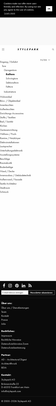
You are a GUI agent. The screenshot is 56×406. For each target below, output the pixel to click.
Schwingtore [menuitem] (12, 78)
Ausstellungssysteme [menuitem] (9, 154)
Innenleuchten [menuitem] (6, 105)
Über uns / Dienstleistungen (15, 307)
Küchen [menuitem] (3, 126)
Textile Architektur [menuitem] (8, 183)
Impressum (6, 335)
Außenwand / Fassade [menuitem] (11, 179)
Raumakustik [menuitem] (6, 163)
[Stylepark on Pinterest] (17, 285)
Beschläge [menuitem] (5, 159)
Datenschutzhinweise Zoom (15, 343)
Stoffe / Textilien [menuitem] (8, 117)
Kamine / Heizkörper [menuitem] (10, 138)
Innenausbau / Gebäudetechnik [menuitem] (15, 175)
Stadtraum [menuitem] (5, 188)
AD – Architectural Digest (14, 359)
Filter (44, 60)
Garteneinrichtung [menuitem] (8, 130)
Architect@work (9, 363)
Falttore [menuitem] (9, 86)
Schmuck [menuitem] (4, 192)
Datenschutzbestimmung (13, 347)
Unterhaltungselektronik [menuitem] (11, 150)
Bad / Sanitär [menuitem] (6, 121)
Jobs (3, 323)
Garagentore (10, 70)
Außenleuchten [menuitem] (7, 109)
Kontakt (5, 315)
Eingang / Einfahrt (9, 62)
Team (3, 311)
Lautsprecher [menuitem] (6, 146)
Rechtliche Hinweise (11, 339)
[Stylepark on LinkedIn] (23, 285)
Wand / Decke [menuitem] (7, 171)
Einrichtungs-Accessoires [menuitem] (12, 113)
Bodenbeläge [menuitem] (6, 167)
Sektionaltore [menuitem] (12, 82)
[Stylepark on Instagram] (10, 285)
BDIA (4, 367)
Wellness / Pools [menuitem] (8, 134)
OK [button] (49, 9)
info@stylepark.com (11, 391)
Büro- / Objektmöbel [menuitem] (10, 101)
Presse (4, 319)
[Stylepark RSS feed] (30, 285)
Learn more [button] (9, 13)
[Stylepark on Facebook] (4, 285)
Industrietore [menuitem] (10, 91)
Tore (4, 66)
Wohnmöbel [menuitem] (6, 97)
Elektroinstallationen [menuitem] (9, 142)
